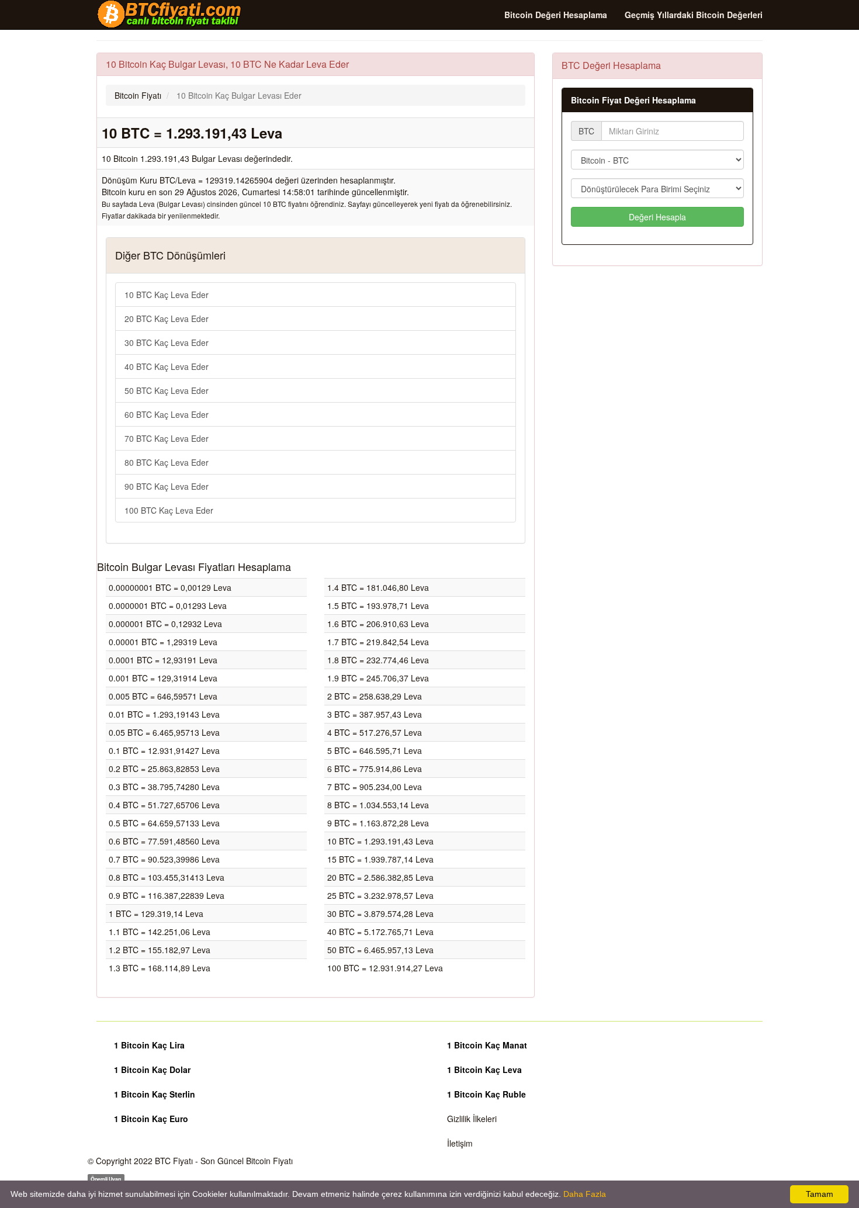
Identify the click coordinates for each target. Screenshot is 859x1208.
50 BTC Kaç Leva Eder (166, 390)
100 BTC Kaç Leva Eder (168, 510)
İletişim (460, 1143)
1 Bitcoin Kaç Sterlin (154, 1094)
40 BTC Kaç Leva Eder (166, 366)
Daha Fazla (584, 1194)
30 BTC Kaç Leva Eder (166, 342)
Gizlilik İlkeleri (472, 1118)
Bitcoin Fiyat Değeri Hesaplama (633, 100)
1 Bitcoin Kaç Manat (487, 1045)
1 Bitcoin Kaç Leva (484, 1069)
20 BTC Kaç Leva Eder (166, 318)
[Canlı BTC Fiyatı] (169, 14)
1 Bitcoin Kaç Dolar (152, 1069)
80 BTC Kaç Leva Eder (166, 462)
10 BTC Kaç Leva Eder (166, 294)
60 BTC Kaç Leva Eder (166, 414)
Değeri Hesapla (657, 217)
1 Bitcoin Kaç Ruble (486, 1094)
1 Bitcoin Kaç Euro (151, 1118)
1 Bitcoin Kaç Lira (149, 1045)
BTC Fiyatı (174, 1161)
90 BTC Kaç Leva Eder (166, 486)
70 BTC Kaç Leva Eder (166, 438)
